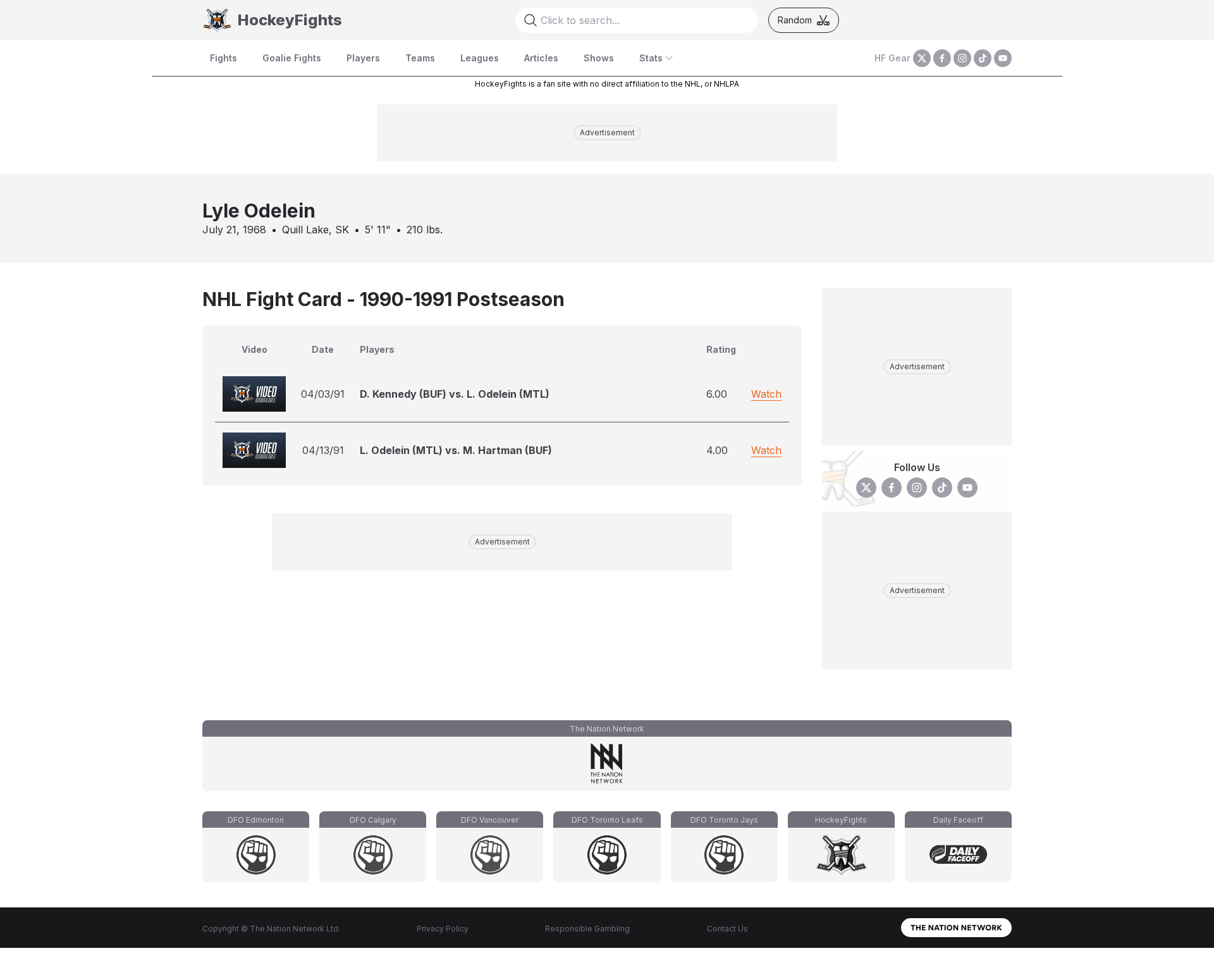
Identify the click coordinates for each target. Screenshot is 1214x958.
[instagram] (962, 58)
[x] (922, 58)
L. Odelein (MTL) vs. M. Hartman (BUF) (456, 450)
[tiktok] (982, 58)
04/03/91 (323, 394)
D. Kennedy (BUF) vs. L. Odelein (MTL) (454, 394)
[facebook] (942, 58)
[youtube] (1003, 58)
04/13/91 (323, 450)
